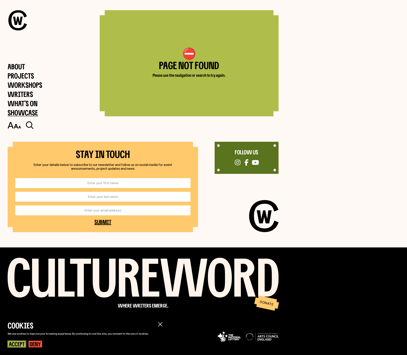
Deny (35, 344)
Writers (20, 94)
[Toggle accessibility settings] (14, 125)
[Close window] (160, 324)
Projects (21, 75)
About (16, 66)
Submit (102, 222)
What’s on (23, 103)
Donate (266, 303)
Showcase (23, 112)
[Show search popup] (30, 125)
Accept (17, 344)
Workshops (25, 85)
